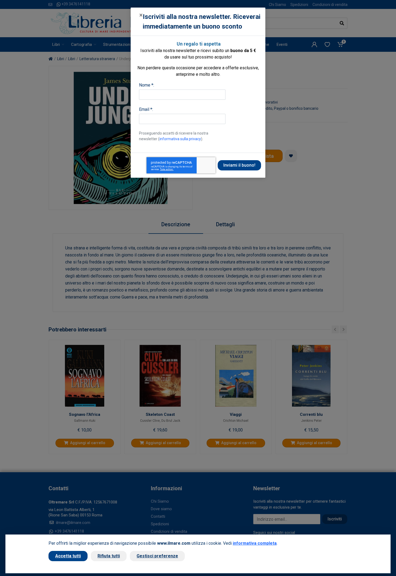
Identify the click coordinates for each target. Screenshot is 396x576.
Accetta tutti (68, 555)
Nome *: (146, 85)
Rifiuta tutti (109, 555)
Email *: (146, 109)
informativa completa (255, 543)
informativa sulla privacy (180, 139)
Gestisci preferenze (157, 555)
